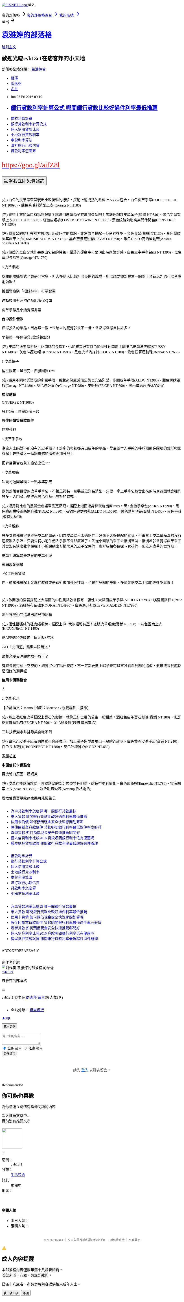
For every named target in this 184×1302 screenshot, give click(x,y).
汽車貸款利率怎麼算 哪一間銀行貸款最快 (43, 811)
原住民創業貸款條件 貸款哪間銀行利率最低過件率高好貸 (56, 827)
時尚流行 (37, 1010)
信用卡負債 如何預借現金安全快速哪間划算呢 (47, 822)
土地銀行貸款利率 (25, 135)
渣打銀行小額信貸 (25, 145)
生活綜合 (38, 69)
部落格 (16, 83)
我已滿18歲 (11, 1293)
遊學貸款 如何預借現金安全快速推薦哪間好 (45, 833)
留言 (41, 997)
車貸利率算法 (21, 140)
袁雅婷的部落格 (27, 35)
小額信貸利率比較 (25, 893)
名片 (14, 89)
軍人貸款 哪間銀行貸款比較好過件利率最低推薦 (49, 816)
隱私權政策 (117, 1240)
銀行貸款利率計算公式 (29, 124)
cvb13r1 (7, 972)
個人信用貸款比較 (25, 129)
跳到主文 (9, 47)
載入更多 (9, 1026)
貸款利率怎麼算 (23, 151)
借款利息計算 (21, 119)
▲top (6, 1018)
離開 (26, 1293)
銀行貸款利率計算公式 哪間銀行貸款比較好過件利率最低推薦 (84, 108)
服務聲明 (134, 1240)
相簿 (14, 78)
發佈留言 (9, 1053)
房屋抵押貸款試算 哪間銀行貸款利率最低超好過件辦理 (54, 843)
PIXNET (58, 1240)
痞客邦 (31, 997)
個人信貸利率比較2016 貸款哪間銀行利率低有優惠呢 (52, 838)
